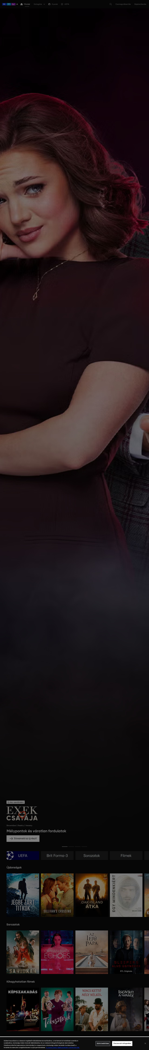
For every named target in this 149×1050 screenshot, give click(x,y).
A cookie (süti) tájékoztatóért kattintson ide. (63, 1047)
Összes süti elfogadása (122, 1043)
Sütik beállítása (103, 1043)
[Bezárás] (145, 1043)
